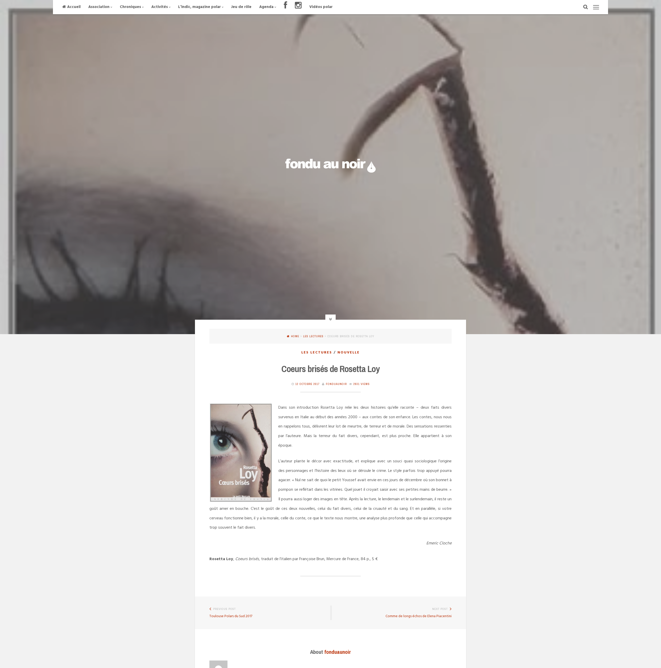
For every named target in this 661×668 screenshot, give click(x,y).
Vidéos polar (321, 7)
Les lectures (313, 336)
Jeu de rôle (241, 7)
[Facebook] (285, 7)
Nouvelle (348, 353)
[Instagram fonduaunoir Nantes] (298, 7)
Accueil (74, 7)
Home (295, 336)
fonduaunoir (336, 384)
